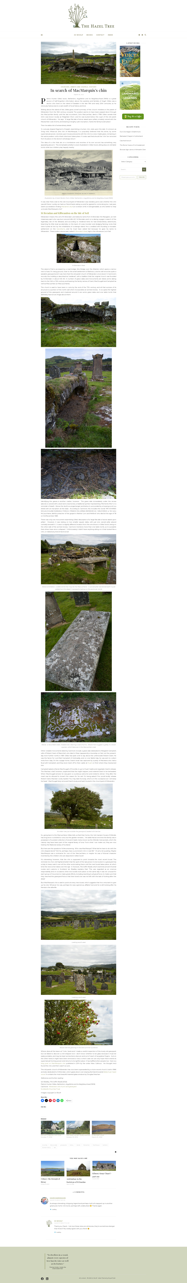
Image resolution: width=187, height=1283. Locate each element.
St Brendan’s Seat (80, 231)
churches (44, 1145)
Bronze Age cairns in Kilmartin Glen (133, 149)
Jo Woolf (78, 35)
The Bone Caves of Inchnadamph (132, 145)
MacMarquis (96, 1145)
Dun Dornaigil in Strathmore (130, 132)
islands (78, 1145)
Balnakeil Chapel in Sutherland (131, 136)
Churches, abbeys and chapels (74, 87)
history (72, 1145)
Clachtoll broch (125, 141)
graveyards (63, 1145)
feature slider (53, 1145)
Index (110, 35)
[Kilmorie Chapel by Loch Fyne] (52, 1127)
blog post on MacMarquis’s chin (53, 1063)
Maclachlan (86, 1145)
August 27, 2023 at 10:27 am (57, 1200)
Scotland (105, 1145)
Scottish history (46, 1147)
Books (90, 35)
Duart (90, 763)
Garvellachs (61, 229)
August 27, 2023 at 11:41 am (61, 1223)
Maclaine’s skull (67, 207)
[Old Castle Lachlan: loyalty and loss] (78, 1127)
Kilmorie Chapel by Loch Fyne (51, 1135)
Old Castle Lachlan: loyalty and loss (78, 1135)
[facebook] (139, 35)
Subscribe (142, 177)
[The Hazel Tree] (93, 16)
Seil (55, 1147)
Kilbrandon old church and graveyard (62, 1087)
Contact (100, 35)
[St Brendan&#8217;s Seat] (103, 1127)
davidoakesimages (58, 1198)
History (92, 87)
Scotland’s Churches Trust (50, 1089)
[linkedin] (142, 35)
